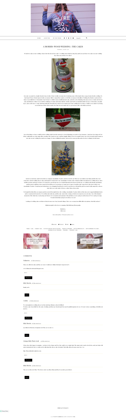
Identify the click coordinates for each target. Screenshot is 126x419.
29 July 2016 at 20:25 (36, 365)
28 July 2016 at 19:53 (35, 260)
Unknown (26, 260)
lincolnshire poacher (92, 228)
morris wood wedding (55, 230)
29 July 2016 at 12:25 (45, 341)
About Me (47, 38)
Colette (25, 301)
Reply (25, 272)
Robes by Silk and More (57, 214)
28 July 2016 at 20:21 (36, 283)
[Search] (86, 38)
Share (55, 224)
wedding (65, 230)
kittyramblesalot (79, 228)
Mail (72, 224)
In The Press (57, 38)
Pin (67, 224)
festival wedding (67, 228)
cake (32, 228)
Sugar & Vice (99, 134)
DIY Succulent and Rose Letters (67, 214)
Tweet (62, 224)
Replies (29, 277)
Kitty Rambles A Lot (60, 416)
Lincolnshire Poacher (57, 178)
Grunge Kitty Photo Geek (31, 341)
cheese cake (38, 228)
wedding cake (73, 230)
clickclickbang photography (52, 228)
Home (39, 38)
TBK (74, 416)
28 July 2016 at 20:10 (34, 301)
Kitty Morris (27, 283)
